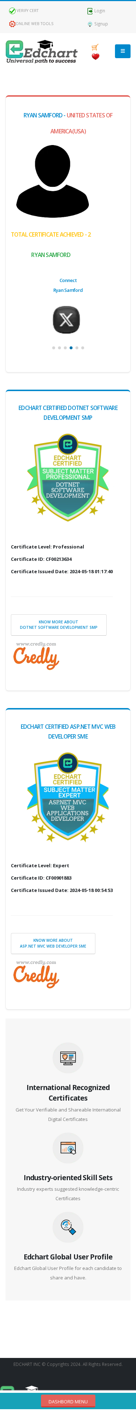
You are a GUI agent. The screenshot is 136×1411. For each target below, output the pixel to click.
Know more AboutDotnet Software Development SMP (59, 624)
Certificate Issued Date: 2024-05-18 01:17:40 (62, 571)
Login (99, 10)
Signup (100, 24)
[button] (54, 348)
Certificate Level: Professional (47, 546)
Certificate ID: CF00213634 (41, 559)
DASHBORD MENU (68, 1401)
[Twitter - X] (68, 319)
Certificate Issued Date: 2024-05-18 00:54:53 (62, 890)
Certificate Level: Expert (40, 865)
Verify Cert (27, 10)
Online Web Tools (34, 23)
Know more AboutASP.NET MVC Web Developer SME (53, 943)
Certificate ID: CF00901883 (41, 878)
